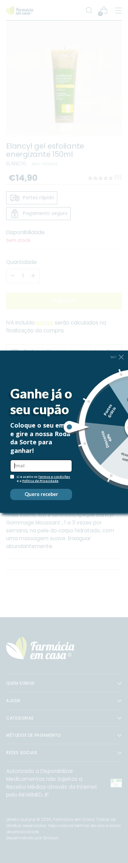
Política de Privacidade (40, 481)
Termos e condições (54, 476)
